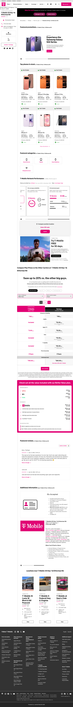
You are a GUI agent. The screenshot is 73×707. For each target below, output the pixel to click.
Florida (29, 20)
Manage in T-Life (39, 14)
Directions (8, 33)
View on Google (26, 463)
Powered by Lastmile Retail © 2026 (36, 704)
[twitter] (7, 48)
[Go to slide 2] (48, 59)
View (28, 621)
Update (45, 231)
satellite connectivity (52, 536)
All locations (23, 20)
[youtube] (10, 48)
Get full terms (66, 260)
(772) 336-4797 (28, 612)
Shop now (49, 51)
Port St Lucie (36, 20)
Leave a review (63, 445)
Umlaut (33, 183)
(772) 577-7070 (45, 609)
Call (9, 39)
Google (48, 541)
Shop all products (45, 146)
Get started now (56, 255)
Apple (58, 539)
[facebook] (4, 48)
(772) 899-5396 (62, 607)
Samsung (63, 539)
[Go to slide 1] (26, 59)
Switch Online (51, 14)
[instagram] (12, 48)
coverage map (59, 183)
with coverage (50, 530)
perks (58, 530)
